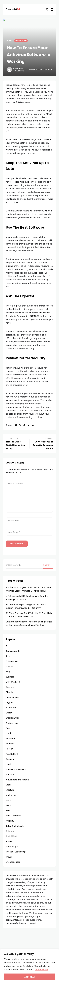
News (8, 805)
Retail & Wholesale (15, 826)
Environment (12, 723)
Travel (9, 856)
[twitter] (20, 425)
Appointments (13, 651)
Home (9, 40)
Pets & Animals (13, 815)
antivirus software (24, 240)
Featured (10, 738)
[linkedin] (33, 425)
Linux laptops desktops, (37, 192)
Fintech (9, 748)
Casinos (10, 687)
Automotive (12, 661)
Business (10, 676)
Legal (8, 784)
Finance (10, 743)
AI (6, 645)
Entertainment (13, 717)
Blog (8, 671)
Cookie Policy (41, 969)
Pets (8, 810)
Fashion (9, 733)
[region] (29, 966)
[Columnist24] (13, 9)
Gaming (10, 759)
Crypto (9, 702)
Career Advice (13, 681)
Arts (8, 656)
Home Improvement (16, 769)
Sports (9, 841)
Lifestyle (10, 789)
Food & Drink (12, 754)
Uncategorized (13, 862)
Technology (21, 40)
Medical (9, 800)
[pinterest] (24, 425)
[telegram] (28, 425)
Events (9, 728)
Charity (9, 692)
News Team (18, 68)
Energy (9, 712)
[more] (37, 425)
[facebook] (16, 425)
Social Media (12, 836)
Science (10, 831)
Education (11, 707)
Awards (9, 666)
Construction (12, 697)
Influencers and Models (17, 779)
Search (46, 565)
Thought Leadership (16, 851)
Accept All (29, 976)
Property (10, 820)
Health (9, 764)
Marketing (11, 795)
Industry (10, 774)
